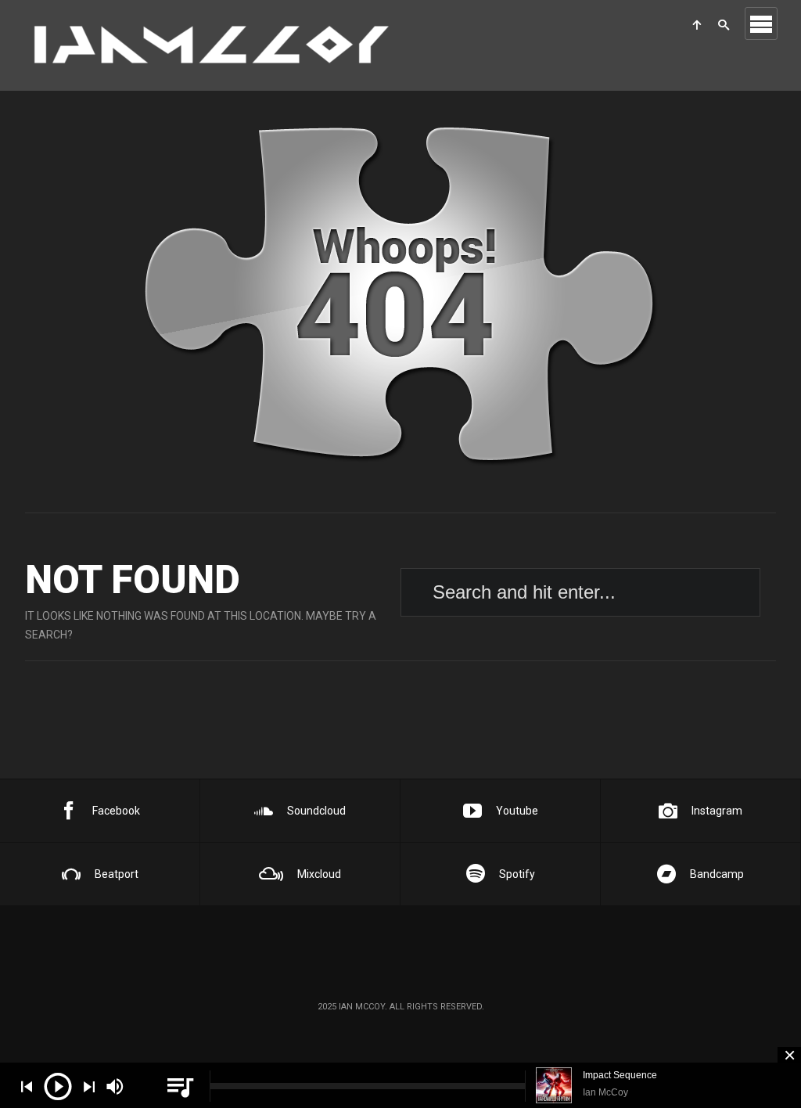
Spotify (517, 874)
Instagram (716, 810)
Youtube (517, 810)
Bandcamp (717, 874)
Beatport (116, 874)
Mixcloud (319, 874)
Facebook (116, 810)
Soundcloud (316, 810)
